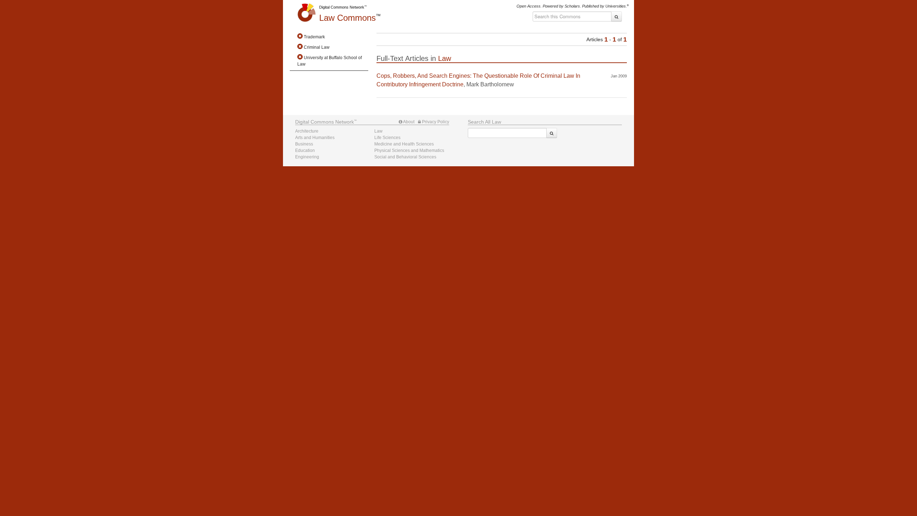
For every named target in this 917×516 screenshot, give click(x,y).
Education (305, 150)
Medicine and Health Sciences (404, 144)
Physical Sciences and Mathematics (409, 150)
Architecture (306, 131)
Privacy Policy (435, 121)
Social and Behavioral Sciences (405, 156)
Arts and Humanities (315, 137)
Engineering (307, 156)
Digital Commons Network (341, 7)
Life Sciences (387, 137)
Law (347, 18)
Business (304, 144)
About (408, 121)
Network (324, 122)
